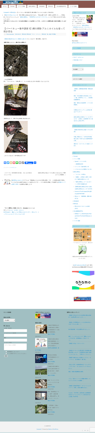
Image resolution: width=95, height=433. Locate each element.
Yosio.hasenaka (10, 34)
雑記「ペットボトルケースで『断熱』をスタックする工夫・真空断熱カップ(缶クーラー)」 (80, 338)
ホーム (4, 6)
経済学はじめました (17, 180)
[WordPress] (88, 430)
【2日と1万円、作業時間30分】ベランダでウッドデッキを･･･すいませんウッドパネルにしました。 (80, 366)
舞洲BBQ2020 (79, 164)
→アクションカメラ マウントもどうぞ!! (14, 214)
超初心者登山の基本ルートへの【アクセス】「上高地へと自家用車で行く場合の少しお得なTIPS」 (83, 118)
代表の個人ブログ (77, 60)
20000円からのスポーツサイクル (38, 17)
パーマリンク (13, 167)
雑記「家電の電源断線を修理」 (76, 371)
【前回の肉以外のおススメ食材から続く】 (15, 39)
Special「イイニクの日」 (81, 161)
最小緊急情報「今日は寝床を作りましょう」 (80, 329)
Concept (12, 6)
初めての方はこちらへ (11, 15)
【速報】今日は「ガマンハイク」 (77, 343)
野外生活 (50, 6)
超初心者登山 (32, 6)
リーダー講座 (73, 6)
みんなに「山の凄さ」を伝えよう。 (17, 210)
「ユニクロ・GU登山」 (80, 174)
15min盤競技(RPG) (61, 6)
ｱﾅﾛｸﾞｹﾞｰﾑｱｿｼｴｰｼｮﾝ (78, 57)
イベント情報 (21, 6)
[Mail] (85, 430)
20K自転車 (41, 6)
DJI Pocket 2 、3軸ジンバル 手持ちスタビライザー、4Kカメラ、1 (21, 212)
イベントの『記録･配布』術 (82, 166)
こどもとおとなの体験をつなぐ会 (83, 169)
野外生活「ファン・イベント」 (34, 34)
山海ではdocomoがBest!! (80, 265)
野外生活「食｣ (45, 34)
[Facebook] (82, 430)
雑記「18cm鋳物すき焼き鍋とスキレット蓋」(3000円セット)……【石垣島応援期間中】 (83, 97)
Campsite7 (6, 12)
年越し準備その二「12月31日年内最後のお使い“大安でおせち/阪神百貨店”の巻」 (83, 138)
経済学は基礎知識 (52, 348)
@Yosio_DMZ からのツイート (79, 42)
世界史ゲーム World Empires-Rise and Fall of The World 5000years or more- (83, 216)
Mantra (50, 429)
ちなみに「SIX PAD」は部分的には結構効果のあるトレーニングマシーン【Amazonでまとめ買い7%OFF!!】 (80, 394)
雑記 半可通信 (52, 34)
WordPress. (55, 429)
